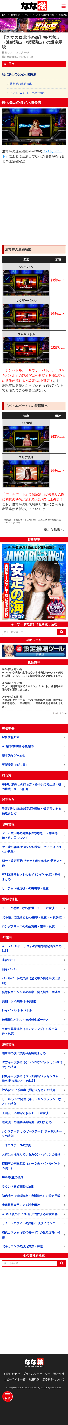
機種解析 (15, 15)
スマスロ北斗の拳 (45, 15)
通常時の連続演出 (21, 83)
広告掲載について (53, 1379)
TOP (4, 15)
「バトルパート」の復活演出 (28, 93)
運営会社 (58, 1373)
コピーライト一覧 (15, 1379)
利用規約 (34, 1379)
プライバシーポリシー (36, 1373)
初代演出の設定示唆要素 (19, 74)
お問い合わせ (12, 1373)
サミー (28, 15)
